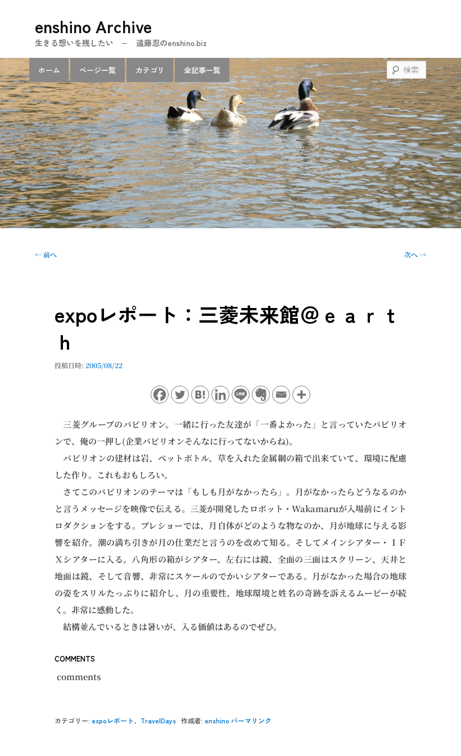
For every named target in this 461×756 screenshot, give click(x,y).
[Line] (241, 395)
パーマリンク (251, 720)
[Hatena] (200, 395)
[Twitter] (180, 395)
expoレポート (113, 720)
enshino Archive (93, 25)
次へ (415, 254)
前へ (46, 254)
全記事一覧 (202, 70)
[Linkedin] (220, 395)
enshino (217, 720)
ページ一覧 (97, 70)
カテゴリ (150, 70)
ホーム (49, 70)
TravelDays (158, 720)
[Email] (281, 395)
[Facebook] (160, 395)
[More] (301, 395)
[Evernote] (261, 395)
